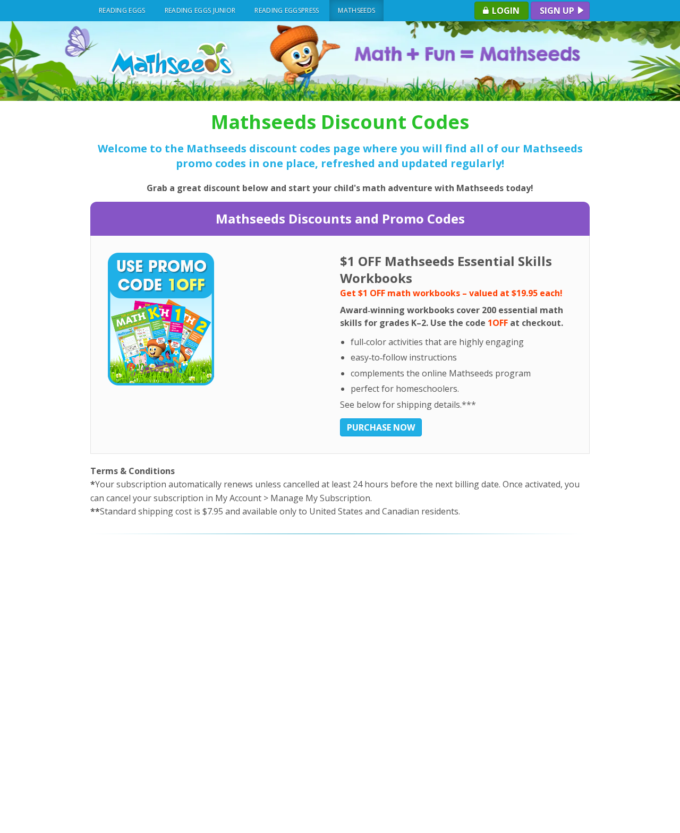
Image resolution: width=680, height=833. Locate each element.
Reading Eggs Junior (200, 10)
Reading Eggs (122, 10)
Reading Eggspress (286, 10)
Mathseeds (356, 10)
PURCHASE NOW (381, 427)
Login (505, 10)
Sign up (558, 10)
